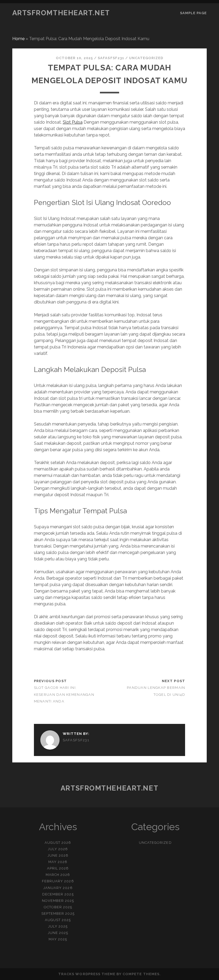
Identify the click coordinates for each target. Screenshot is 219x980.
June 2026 (58, 855)
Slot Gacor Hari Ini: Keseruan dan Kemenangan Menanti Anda (64, 694)
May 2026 (57, 862)
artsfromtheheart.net (61, 13)
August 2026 (58, 843)
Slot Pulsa (73, 122)
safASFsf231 (111, 58)
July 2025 (58, 926)
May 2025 (58, 939)
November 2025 (58, 901)
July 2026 (58, 849)
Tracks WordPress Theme (86, 974)
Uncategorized (146, 58)
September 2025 (58, 913)
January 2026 (58, 888)
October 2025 (58, 907)
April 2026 (58, 868)
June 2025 (58, 933)
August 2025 (58, 920)
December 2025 (58, 894)
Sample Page (193, 13)
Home (18, 38)
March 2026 (58, 875)
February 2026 (58, 881)
